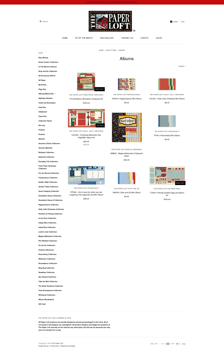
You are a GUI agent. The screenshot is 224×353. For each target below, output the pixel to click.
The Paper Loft (57, 343)
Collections (111, 50)
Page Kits (42, 89)
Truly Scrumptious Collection (50, 290)
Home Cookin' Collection (48, 62)
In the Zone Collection (47, 218)
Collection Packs (45, 121)
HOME (65, 38)
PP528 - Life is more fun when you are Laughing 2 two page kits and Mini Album (86, 193)
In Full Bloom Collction (47, 66)
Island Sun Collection (47, 227)
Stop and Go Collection (47, 71)
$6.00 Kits (42, 85)
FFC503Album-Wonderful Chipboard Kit (86, 98)
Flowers (41, 130)
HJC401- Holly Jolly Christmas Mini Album (167, 98)
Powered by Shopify (67, 346)
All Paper (42, 80)
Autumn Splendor (45, 148)
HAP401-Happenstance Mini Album (127, 98)
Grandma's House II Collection (50, 200)
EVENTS (144, 38)
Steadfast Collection (46, 272)
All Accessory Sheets (46, 75)
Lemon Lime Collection (47, 232)
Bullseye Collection (46, 152)
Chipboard (42, 112)
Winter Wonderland (46, 299)
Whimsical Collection (46, 295)
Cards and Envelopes (47, 103)
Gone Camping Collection (48, 191)
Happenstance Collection (48, 204)
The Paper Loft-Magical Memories (127, 149)
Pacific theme (43, 346)
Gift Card (42, 304)
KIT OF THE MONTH (84, 38)
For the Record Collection (48, 173)
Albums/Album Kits (46, 93)
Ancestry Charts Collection (49, 143)
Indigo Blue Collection (47, 223)
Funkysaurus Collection (48, 177)
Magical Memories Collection (49, 236)
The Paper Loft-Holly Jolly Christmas (167, 95)
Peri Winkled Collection (47, 241)
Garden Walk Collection (47, 182)
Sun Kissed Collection (47, 277)
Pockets (41, 134)
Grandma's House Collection (49, 195)
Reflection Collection (46, 259)
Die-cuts (41, 125)
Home (101, 50)
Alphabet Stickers (45, 98)
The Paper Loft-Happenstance (126, 95)
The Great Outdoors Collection (50, 286)
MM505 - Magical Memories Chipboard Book (127, 154)
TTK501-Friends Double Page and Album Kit (167, 194)
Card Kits (42, 107)
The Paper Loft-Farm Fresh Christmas (86, 95)
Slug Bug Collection (46, 268)
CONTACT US (127, 38)
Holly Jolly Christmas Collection (51, 209)
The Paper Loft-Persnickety (167, 131)
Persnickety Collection (47, 254)
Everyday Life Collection (48, 161)
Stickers (41, 139)
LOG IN (159, 38)
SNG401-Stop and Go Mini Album (127, 192)
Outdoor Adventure (46, 250)
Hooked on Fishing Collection (50, 214)
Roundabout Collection (47, 263)
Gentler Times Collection (48, 186)
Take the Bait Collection (48, 281)
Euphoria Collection (46, 157)
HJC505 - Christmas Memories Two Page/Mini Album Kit (86, 136)
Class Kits (42, 116)
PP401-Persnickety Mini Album (167, 135)
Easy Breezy (43, 57)
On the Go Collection (46, 245)
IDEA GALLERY (107, 38)
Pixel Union (55, 346)
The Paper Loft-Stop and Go (126, 189)
